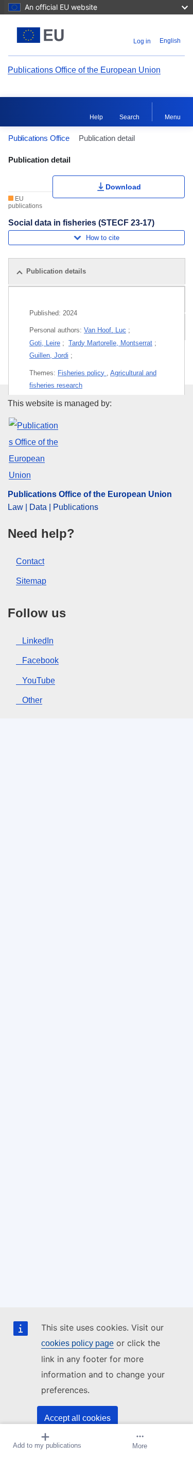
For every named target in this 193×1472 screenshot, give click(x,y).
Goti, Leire (44, 343)
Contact (30, 561)
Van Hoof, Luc (105, 330)
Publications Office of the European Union (84, 70)
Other (32, 700)
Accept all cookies (77, 1418)
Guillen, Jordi (48, 355)
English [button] (170, 40)
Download (123, 187)
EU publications (25, 202)
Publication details (56, 271)
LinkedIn (38, 640)
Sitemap (31, 581)
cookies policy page (77, 1343)
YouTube (38, 680)
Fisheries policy (82, 373)
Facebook (40, 660)
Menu (173, 117)
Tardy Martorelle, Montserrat (110, 343)
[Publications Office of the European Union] (40, 35)
